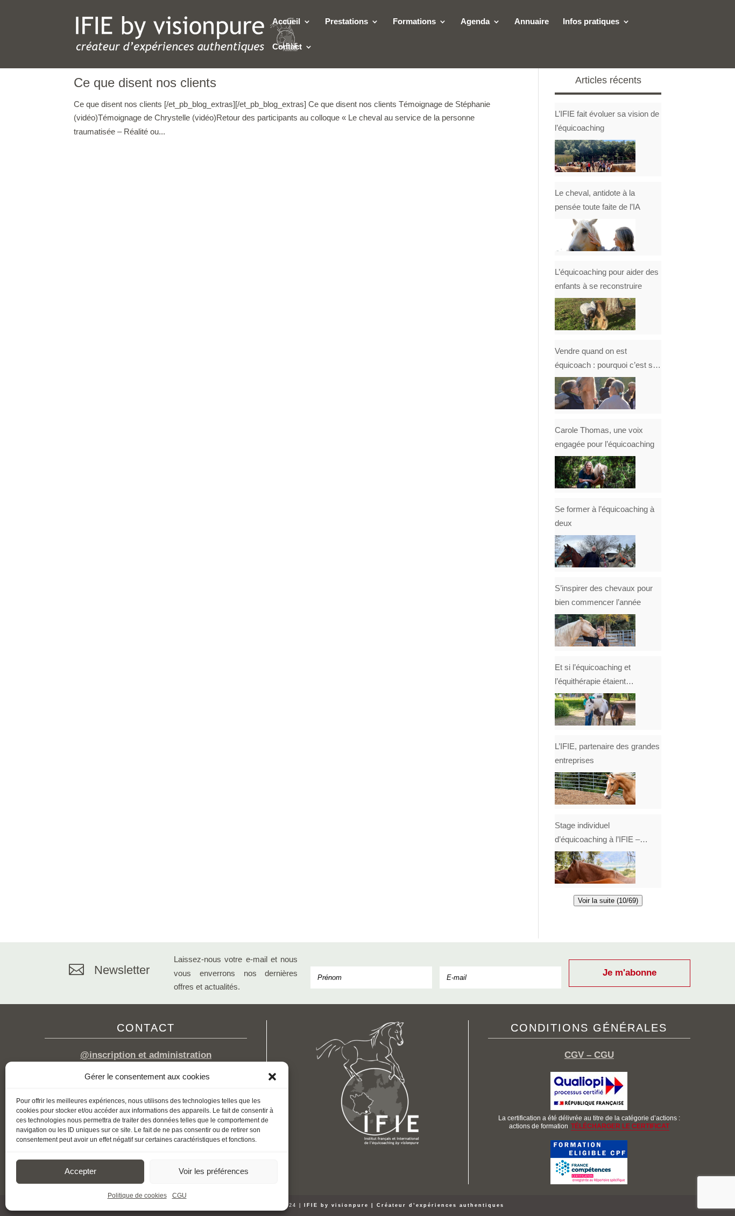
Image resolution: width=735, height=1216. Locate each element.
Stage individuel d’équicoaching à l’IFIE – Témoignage (597, 833)
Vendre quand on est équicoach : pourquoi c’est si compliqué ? (604, 359)
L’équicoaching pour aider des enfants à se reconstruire (607, 278)
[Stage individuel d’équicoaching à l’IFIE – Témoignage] (595, 867)
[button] (272, 1076)
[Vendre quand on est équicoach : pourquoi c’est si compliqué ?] (595, 393)
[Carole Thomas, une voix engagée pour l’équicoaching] (595, 472)
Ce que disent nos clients (145, 82)
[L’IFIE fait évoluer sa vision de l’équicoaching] (595, 156)
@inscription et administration (145, 1055)
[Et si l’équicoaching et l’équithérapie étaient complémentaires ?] (595, 709)
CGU (179, 1195)
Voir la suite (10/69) (608, 901)
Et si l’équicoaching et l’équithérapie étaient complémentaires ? (593, 675)
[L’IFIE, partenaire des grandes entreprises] (595, 788)
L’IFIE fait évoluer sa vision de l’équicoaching (607, 120)
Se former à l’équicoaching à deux (604, 516)
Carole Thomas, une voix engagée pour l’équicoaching (604, 437)
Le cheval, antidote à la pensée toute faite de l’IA (597, 199)
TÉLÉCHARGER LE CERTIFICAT (620, 1126)
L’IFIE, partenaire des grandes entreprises (607, 753)
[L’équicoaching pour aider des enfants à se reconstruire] (595, 314)
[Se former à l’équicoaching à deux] (595, 551)
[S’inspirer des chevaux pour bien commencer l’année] (595, 630)
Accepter (80, 1171)
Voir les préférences (214, 1171)
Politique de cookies (137, 1195)
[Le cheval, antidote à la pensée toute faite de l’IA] (595, 235)
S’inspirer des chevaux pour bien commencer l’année (604, 595)
